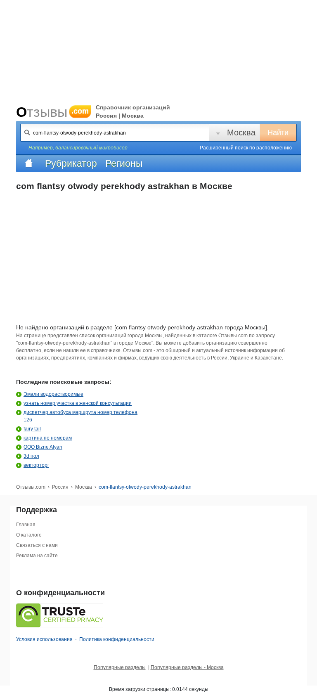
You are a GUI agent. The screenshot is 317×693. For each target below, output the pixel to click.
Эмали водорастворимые (53, 394)
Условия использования (44, 639)
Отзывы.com (30, 487)
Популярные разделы (120, 667)
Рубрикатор (71, 163)
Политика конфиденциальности (116, 639)
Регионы (124, 163)
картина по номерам (48, 438)
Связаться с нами (37, 545)
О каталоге (29, 535)
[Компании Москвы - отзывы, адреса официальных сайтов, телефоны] (28, 163)
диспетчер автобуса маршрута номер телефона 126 (80, 416)
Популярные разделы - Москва (187, 667)
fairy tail (32, 429)
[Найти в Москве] (27, 132)
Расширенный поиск (246, 148)
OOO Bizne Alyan (43, 447)
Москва (241, 132)
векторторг (36, 465)
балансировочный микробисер (91, 148)
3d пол (31, 456)
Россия (60, 487)
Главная (25, 524)
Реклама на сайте (37, 555)
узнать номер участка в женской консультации (78, 403)
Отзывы (52, 112)
